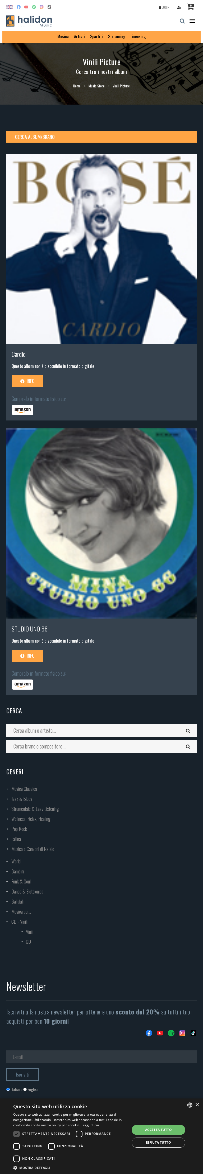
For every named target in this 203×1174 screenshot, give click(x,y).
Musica (63, 36)
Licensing (138, 36)
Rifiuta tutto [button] (158, 1142)
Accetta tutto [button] (158, 1130)
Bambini (17, 871)
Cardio (19, 354)
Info (30, 380)
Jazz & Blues (21, 798)
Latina (16, 838)
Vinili (29, 931)
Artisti (79, 36)
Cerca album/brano (35, 136)
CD (28, 941)
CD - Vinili (19, 921)
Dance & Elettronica (27, 891)
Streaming (116, 36)
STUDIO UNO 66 (30, 628)
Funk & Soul (21, 881)
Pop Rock (19, 828)
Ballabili (17, 901)
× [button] (197, 1105)
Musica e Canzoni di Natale (32, 848)
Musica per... (21, 911)
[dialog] (101, 1136)
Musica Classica (24, 788)
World (16, 861)
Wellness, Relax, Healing (30, 818)
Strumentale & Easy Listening (35, 808)
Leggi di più (90, 1125)
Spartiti (96, 36)
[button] (69, 1167)
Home (77, 85)
